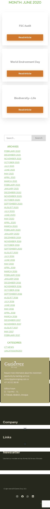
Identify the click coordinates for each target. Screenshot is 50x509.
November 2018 (12, 286)
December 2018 (12, 282)
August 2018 (11, 297)
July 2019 (9, 256)
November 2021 (12, 158)
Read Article (25, 37)
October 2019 (12, 245)
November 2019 (12, 241)
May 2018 (9, 309)
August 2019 (11, 252)
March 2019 (10, 271)
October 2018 (12, 290)
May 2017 (8, 331)
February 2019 (12, 275)
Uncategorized (13, 351)
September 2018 (13, 294)
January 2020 (11, 234)
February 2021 (12, 185)
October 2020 (12, 200)
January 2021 (11, 188)
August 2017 (11, 328)
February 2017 (12, 335)
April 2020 (10, 222)
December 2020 (12, 192)
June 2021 (9, 170)
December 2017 (12, 320)
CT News (9, 347)
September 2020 (13, 204)
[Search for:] (18, 138)
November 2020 (13, 196)
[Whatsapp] (27, 496)
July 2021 (9, 166)
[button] (25, 429)
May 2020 (9, 219)
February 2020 (12, 230)
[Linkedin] (33, 496)
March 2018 (10, 316)
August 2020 (11, 207)
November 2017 (12, 324)
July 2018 (9, 301)
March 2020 (11, 226)
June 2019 (9, 260)
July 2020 (9, 211)
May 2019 (9, 264)
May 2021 (9, 173)
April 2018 (9, 313)
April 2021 (9, 177)
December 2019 (12, 237)
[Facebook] (22, 496)
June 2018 (9, 305)
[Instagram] (17, 496)
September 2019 (13, 249)
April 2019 (9, 267)
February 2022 (12, 151)
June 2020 (9, 215)
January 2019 (11, 279)
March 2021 (10, 181)
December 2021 (12, 155)
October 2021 (11, 162)
